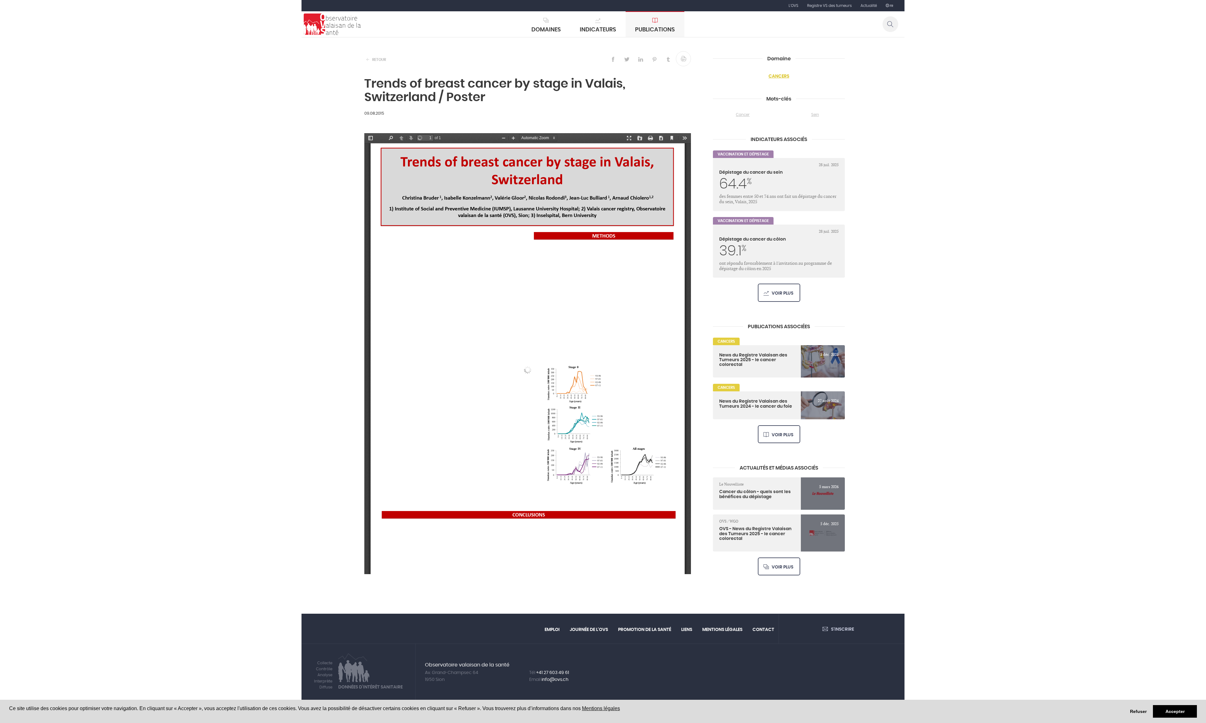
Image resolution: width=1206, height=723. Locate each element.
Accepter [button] (1175, 711)
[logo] (332, 24)
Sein (815, 115)
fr (891, 6)
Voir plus (782, 293)
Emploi (552, 630)
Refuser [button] (1138, 711)
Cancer (743, 115)
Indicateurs (598, 30)
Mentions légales (601, 708)
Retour (379, 60)
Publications (655, 30)
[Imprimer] (683, 58)
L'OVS (793, 6)
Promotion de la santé (644, 630)
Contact (763, 630)
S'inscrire (842, 629)
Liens (686, 630)
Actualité (869, 6)
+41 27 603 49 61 (552, 673)
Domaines (546, 30)
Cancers (779, 76)
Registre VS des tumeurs (829, 6)
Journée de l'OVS (589, 630)
